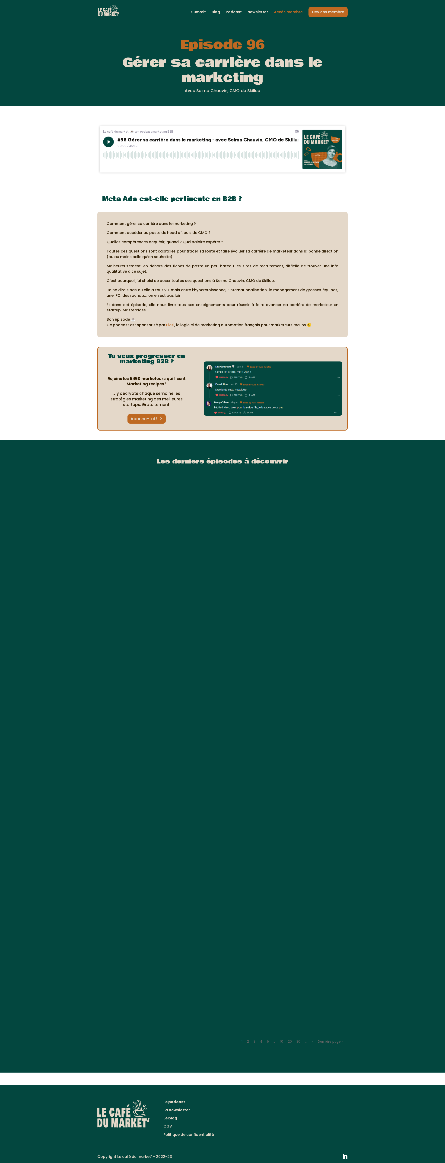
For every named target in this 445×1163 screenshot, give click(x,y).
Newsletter (258, 12)
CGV (167, 1126)
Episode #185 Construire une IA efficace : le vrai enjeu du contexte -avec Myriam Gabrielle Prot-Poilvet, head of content (220, 829)
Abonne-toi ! (143, 419)
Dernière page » (330, 1041)
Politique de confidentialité (188, 1134)
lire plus (112, 650)
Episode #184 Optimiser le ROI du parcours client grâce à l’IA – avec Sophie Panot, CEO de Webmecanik (217, 1014)
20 (290, 1041)
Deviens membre (328, 12)
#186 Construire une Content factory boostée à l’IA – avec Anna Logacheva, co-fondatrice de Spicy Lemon (215, 641)
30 (298, 1041)
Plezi (170, 325)
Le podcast (174, 1102)
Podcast (234, 12)
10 (281, 1041)
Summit (198, 12)
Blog (216, 12)
